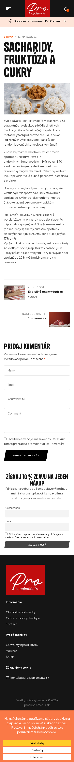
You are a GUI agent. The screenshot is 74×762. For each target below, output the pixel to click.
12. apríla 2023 (27, 36)
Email (8, 521)
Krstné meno (12, 507)
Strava (8, 36)
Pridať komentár (26, 455)
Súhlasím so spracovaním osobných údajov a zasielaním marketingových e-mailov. (34, 536)
